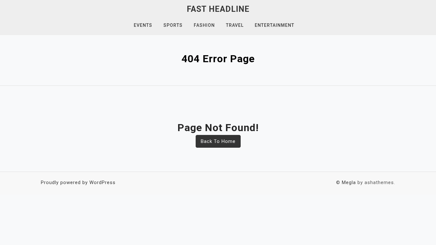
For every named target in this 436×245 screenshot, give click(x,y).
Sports (173, 25)
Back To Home (218, 141)
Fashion (204, 25)
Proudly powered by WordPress (78, 182)
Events (143, 25)
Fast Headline (218, 9)
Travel (235, 25)
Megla (349, 182)
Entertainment (274, 25)
